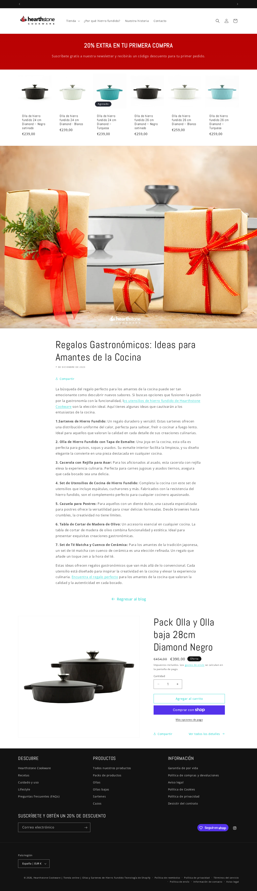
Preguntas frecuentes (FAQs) (38, 797)
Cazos (97, 804)
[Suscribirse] (85, 827)
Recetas (23, 775)
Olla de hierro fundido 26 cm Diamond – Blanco (184, 120)
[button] (73, 21)
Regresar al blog (131, 599)
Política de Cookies (181, 789)
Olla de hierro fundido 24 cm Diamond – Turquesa (106, 122)
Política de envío (180, 881)
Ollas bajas (101, 789)
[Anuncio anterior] (19, 4)
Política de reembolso (167, 877)
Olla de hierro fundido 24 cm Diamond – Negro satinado (33, 122)
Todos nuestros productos (112, 768)
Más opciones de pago (189, 719)
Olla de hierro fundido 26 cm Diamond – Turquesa (219, 122)
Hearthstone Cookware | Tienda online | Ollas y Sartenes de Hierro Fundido (79, 877)
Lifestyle (24, 789)
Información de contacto (207, 881)
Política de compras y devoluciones (193, 775)
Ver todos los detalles (204, 734)
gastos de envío (195, 665)
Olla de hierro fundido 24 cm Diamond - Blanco (71, 120)
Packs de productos (107, 775)
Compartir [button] (67, 378)
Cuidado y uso (28, 782)
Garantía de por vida (183, 768)
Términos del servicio (226, 877)
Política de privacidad (184, 797)
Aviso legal (176, 782)
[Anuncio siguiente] (237, 4)
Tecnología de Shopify (137, 877)
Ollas (96, 782)
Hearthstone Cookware (34, 768)
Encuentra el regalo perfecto (95, 577)
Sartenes (99, 797)
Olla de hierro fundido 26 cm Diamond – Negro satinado (146, 122)
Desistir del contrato (183, 804)
